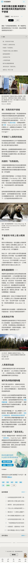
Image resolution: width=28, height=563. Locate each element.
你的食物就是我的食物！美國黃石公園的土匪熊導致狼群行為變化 (16, 519)
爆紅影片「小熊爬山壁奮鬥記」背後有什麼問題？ (17, 512)
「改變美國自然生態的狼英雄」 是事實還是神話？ (16, 523)
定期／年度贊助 (7, 465)
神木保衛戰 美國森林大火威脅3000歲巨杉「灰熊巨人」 (17, 516)
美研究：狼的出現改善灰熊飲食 (16, 505)
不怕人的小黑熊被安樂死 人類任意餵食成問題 (17, 508)
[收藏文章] (22, 16)
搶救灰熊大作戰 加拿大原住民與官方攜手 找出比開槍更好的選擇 (17, 501)
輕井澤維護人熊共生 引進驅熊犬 (17, 530)
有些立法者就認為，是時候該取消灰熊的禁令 (14, 415)
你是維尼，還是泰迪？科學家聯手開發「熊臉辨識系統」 (16, 527)
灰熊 (4, 125)
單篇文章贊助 (7, 462)
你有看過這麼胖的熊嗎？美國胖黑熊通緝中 (16, 497)
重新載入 (14, 554)
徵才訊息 (12, 123)
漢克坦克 (6, 438)
